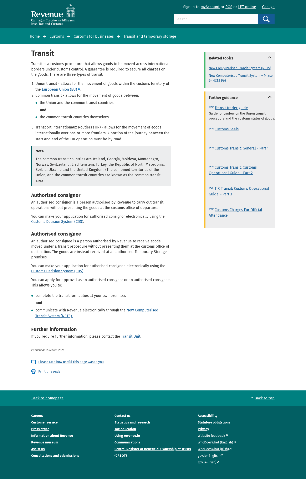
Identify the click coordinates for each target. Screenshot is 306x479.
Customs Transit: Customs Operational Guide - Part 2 (233, 170)
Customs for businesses (94, 36)
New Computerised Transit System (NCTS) (240, 68)
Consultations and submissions (55, 456)
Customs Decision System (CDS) (57, 221)
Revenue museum (44, 442)
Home (35, 36)
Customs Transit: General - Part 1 (242, 148)
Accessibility (207, 416)
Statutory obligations (214, 422)
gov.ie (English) (209, 456)
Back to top (265, 398)
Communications (127, 442)
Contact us (122, 416)
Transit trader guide (231, 108)
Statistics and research (132, 422)
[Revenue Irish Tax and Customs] (53, 14)
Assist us (38, 449)
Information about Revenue (52, 436)
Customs (57, 36)
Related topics (221, 58)
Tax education (125, 429)
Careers (37, 416)
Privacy (203, 429)
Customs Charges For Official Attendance (235, 212)
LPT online (247, 7)
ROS (228, 7)
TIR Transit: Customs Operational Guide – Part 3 (239, 191)
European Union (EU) (59, 89)
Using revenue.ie (127, 436)
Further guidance (223, 97)
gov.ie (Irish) (207, 462)
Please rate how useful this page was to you (71, 362)
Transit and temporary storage (150, 36)
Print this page (49, 371)
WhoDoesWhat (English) (215, 442)
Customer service (44, 422)
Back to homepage (47, 398)
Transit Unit (130, 336)
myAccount (210, 7)
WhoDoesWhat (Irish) (213, 449)
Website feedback (211, 436)
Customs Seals (227, 129)
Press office (40, 429)
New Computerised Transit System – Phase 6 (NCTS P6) (241, 78)
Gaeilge (268, 7)
